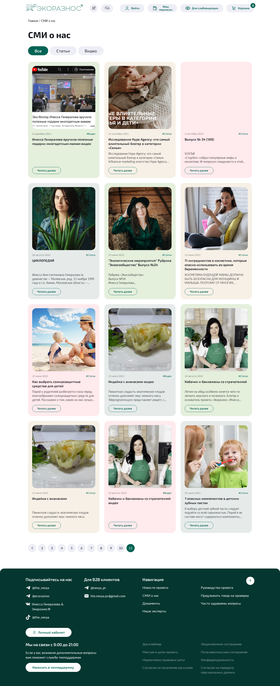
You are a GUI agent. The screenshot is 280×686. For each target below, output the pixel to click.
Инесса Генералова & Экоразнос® (47, 606)
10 (121, 548)
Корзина (246, 7)
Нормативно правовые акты (163, 660)
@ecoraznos (40, 596)
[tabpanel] (140, 306)
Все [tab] (38, 50)
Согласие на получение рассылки (167, 667)
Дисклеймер (151, 644)
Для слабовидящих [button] (205, 8)
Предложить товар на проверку (225, 595)
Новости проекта (155, 587)
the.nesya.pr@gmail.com (108, 596)
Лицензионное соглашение (221, 644)
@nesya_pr (98, 588)
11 (130, 548)
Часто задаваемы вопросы (221, 603)
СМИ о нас (48, 21)
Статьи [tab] (63, 50)
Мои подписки (165, 8)
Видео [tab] (91, 50)
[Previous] (32, 548)
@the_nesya (40, 588)
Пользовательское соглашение (224, 652)
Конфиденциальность (217, 660)
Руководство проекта (217, 587)
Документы (151, 603)
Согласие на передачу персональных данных (218, 670)
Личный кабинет (51, 632)
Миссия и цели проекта (160, 652)
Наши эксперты (154, 611)
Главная (33, 21)
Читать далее (46, 170)
